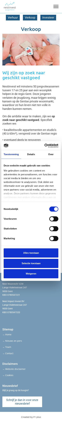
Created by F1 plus (31, 417)
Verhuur (13, 17)
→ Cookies (7, 375)
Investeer (48, 17)
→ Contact (7, 353)
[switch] (53, 218)
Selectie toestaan (31, 263)
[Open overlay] (55, 6)
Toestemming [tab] (11, 154)
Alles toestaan (31, 252)
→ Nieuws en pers (12, 340)
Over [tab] (51, 154)
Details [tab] (31, 154)
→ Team (6, 346)
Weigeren (31, 273)
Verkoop (30, 17)
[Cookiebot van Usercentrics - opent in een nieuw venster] (44, 146)
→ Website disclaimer (14, 368)
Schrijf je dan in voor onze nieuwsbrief (22, 401)
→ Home (6, 334)
